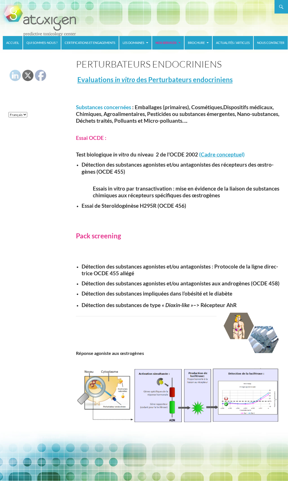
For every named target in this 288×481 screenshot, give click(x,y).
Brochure (196, 42)
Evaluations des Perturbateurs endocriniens (155, 79)
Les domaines (133, 42)
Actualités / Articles (233, 42)
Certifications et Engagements (90, 42)
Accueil (12, 42)
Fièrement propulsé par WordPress (34, 437)
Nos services (166, 42)
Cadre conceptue (221, 154)
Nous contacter (270, 42)
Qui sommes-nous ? (41, 42)
